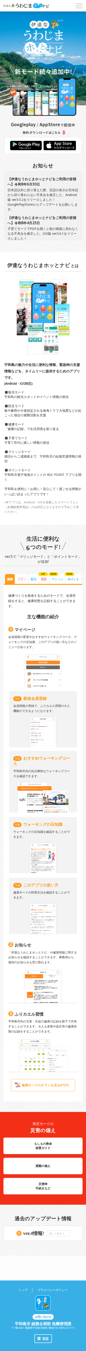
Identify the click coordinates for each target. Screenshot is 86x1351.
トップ (23, 1290)
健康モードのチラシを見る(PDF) (45, 1085)
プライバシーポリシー (52, 1290)
